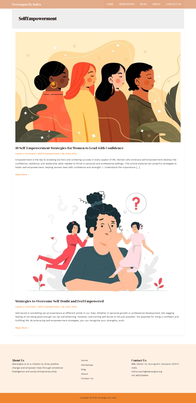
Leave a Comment (25, 153)
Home (110, 4)
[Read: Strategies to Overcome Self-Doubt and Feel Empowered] (98, 240)
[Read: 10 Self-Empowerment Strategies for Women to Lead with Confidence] (98, 86)
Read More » (22, 174)
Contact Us (173, 4)
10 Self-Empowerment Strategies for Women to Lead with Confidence (69, 148)
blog (143, 4)
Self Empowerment (48, 153)
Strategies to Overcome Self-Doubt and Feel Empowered (59, 301)
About (156, 4)
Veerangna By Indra (26, 4)
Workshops (127, 4)
